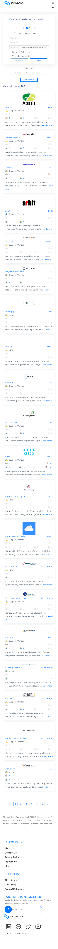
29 (10, 467)
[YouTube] (38, 927)
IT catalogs (10, 884)
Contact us (11, 852)
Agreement (11, 861)
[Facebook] (18, 927)
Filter (26, 27)
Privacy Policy (12, 857)
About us (10, 848)
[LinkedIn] (8, 927)
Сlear (39, 60)
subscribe (8, 909)
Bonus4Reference (14, 889)
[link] (53, 8)
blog (7, 866)
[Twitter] (28, 927)
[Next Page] (48, 804)
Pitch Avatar (11, 880)
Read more (47, 125)
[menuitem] (28, 47)
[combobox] (37, 33)
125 (51, 467)
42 (51, 463)
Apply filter (19, 60)
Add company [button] (29, 80)
